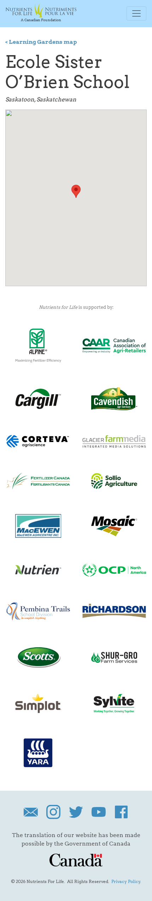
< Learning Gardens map (41, 42)
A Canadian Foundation (41, 20)
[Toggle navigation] (136, 13)
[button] (76, 191)
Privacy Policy (125, 881)
